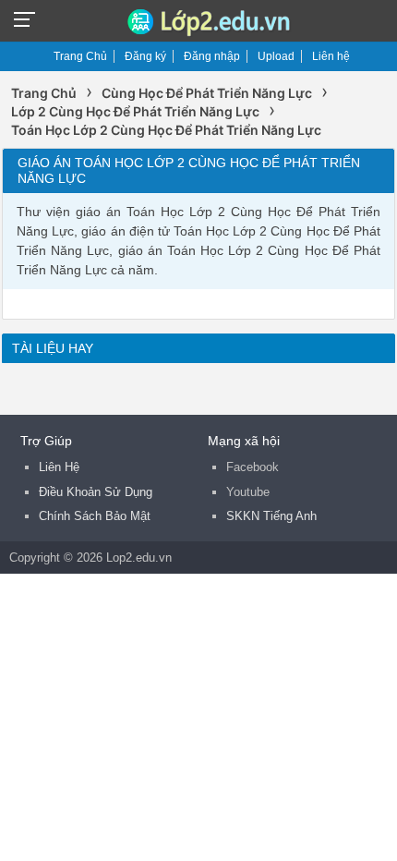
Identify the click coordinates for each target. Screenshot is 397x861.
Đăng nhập (212, 56)
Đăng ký (145, 56)
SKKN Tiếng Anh (271, 516)
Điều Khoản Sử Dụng (95, 492)
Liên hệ (331, 56)
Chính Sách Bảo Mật (94, 516)
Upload (276, 56)
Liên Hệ (59, 467)
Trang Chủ (80, 56)
